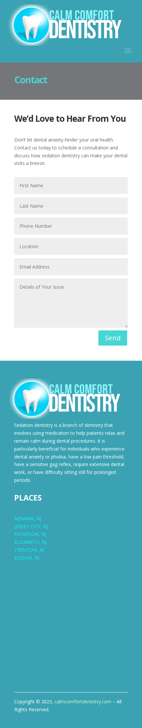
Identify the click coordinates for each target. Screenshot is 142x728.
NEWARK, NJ (27, 518)
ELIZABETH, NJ (30, 542)
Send (113, 337)
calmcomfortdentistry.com (82, 701)
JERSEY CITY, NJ (31, 526)
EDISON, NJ (26, 558)
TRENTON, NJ (29, 550)
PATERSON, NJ (30, 534)
